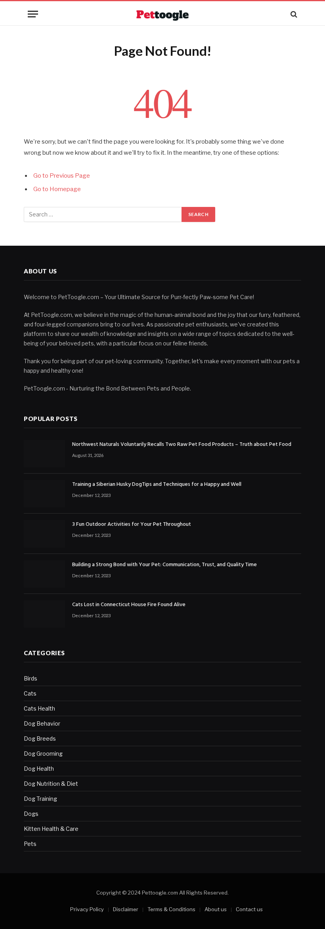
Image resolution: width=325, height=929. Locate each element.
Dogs (31, 813)
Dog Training (40, 798)
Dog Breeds (40, 738)
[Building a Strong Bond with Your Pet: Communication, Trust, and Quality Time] (44, 574)
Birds (30, 678)
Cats (30, 693)
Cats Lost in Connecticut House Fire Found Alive (128, 605)
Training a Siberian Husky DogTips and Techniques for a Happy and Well (156, 485)
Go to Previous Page (61, 175)
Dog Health (39, 768)
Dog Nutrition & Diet (51, 783)
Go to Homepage (57, 189)
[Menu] (33, 14)
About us (216, 909)
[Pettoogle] (162, 14)
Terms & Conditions (171, 909)
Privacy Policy (87, 909)
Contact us (249, 909)
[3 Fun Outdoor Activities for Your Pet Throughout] (44, 533)
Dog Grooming (43, 753)
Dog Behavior (42, 723)
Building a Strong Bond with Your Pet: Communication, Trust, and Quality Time (164, 565)
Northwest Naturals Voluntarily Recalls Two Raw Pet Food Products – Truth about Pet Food (181, 445)
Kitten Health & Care (51, 828)
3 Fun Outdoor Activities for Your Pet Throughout (131, 525)
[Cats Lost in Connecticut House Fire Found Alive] (44, 614)
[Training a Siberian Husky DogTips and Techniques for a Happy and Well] (44, 493)
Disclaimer (125, 909)
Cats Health (39, 708)
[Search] (293, 14)
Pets (30, 843)
